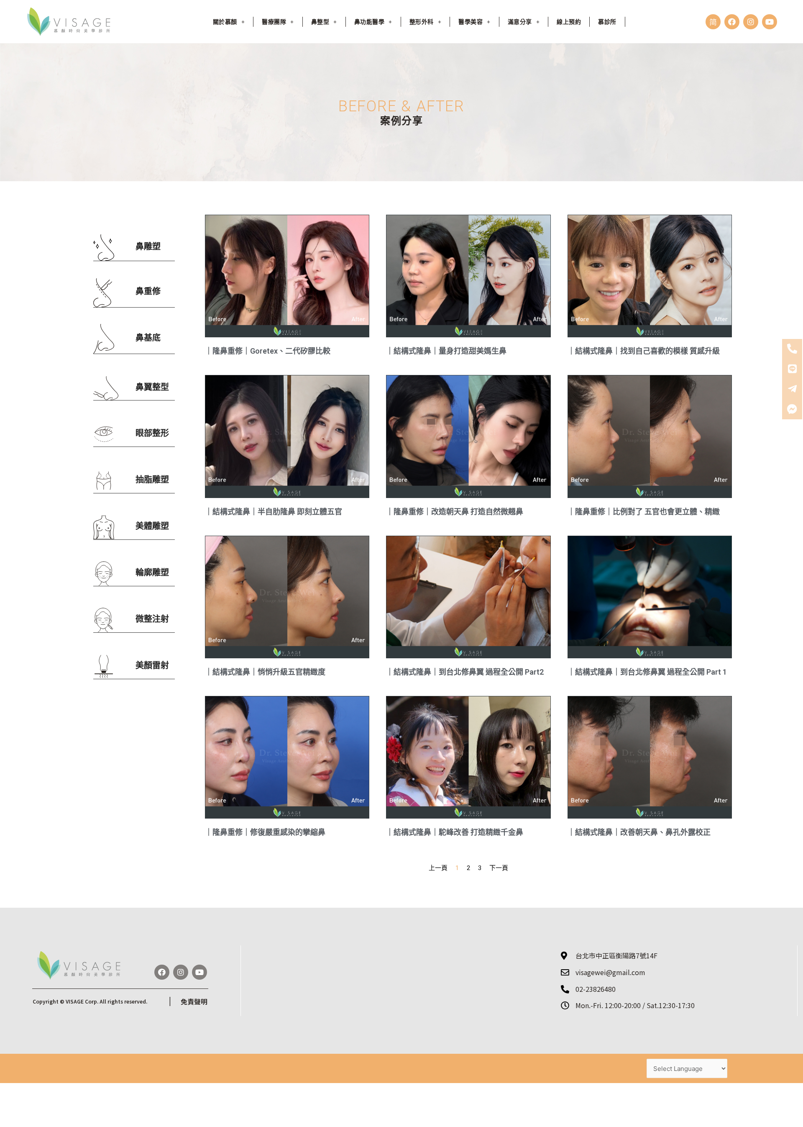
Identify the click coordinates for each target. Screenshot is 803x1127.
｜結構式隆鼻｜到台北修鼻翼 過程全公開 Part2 (465, 671)
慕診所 (607, 21)
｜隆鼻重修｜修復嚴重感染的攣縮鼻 (265, 832)
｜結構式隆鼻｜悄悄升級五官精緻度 (265, 671)
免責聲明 (194, 1001)
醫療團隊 (274, 21)
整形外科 (421, 21)
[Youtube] (769, 21)
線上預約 (569, 21)
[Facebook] (731, 21)
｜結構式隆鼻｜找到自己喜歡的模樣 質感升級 (644, 351)
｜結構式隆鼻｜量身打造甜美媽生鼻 (446, 351)
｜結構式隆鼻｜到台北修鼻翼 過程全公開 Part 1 (647, 671)
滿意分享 (520, 21)
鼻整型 (320, 21)
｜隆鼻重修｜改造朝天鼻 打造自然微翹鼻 (454, 511)
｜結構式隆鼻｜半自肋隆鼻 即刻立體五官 (273, 511)
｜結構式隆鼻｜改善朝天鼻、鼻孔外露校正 (639, 832)
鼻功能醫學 (369, 21)
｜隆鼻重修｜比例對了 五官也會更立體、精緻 (644, 511)
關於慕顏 (225, 21)
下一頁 (498, 868)
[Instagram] (750, 21)
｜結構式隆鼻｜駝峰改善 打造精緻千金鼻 (454, 832)
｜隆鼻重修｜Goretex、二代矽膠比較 (267, 351)
